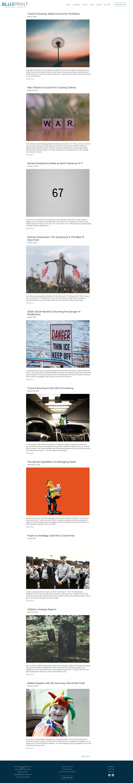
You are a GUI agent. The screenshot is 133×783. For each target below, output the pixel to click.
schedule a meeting (23, 777)
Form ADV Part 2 (67, 766)
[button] (120, 4)
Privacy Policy (67, 769)
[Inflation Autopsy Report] (58, 639)
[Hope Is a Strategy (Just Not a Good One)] (58, 565)
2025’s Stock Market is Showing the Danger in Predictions (54, 313)
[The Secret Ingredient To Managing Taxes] (58, 491)
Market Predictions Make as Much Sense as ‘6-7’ (55, 163)
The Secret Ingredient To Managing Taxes (51, 461)
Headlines (111, 766)
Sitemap (111, 772)
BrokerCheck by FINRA (67, 772)
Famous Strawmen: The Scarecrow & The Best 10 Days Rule (55, 238)
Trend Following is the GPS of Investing (50, 388)
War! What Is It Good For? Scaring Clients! (51, 87)
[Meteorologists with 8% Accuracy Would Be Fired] (58, 712)
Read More (30, 79)
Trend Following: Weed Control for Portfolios (53, 13)
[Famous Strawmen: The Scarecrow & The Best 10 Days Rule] (58, 269)
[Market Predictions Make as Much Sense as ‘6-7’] (58, 193)
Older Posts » (85, 756)
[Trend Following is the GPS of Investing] (58, 417)
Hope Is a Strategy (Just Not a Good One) (51, 535)
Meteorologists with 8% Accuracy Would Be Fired (56, 683)
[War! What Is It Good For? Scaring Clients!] (58, 117)
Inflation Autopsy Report (41, 609)
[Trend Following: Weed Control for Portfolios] (58, 43)
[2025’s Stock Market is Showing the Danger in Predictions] (58, 344)
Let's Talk (111, 769)
